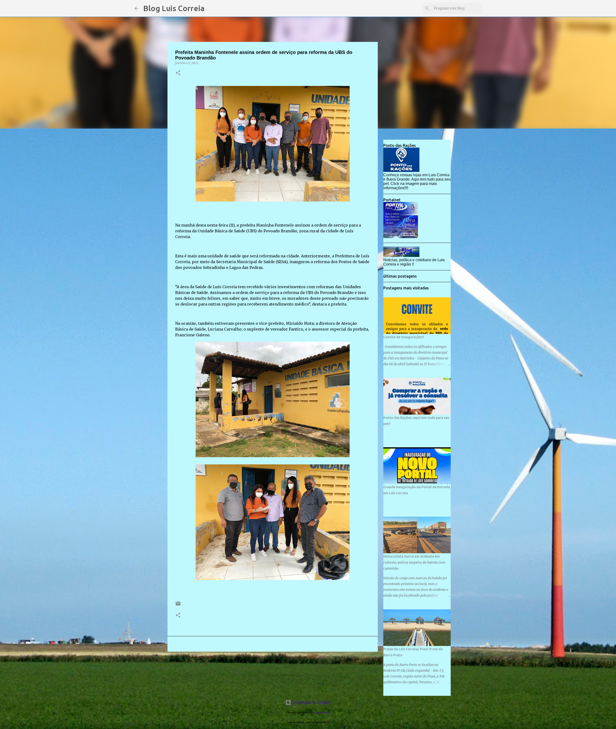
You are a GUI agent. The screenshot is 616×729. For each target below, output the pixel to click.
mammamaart (321, 712)
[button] (178, 73)
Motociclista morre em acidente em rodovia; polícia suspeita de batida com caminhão (414, 562)
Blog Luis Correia (174, 8)
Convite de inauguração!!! (403, 337)
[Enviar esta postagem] (178, 605)
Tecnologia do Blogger (311, 702)
